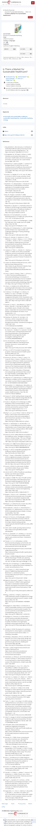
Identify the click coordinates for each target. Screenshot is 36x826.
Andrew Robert (22, 77)
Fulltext (6, 131)
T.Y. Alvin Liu (19, 78)
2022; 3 (28, 12)
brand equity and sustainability (12, 116)
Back (30, 17)
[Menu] (33, 2)
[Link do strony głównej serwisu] (11, 2)
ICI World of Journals (8, 10)
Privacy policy (22, 803)
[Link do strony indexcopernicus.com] (18, 814)
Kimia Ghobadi (10, 78)
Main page (5, 803)
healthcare (24, 116)
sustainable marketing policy (11, 118)
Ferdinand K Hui (10, 77)
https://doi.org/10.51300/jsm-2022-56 (14, 135)
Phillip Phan (9, 80)
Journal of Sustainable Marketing (14, 12)
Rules (12, 803)
